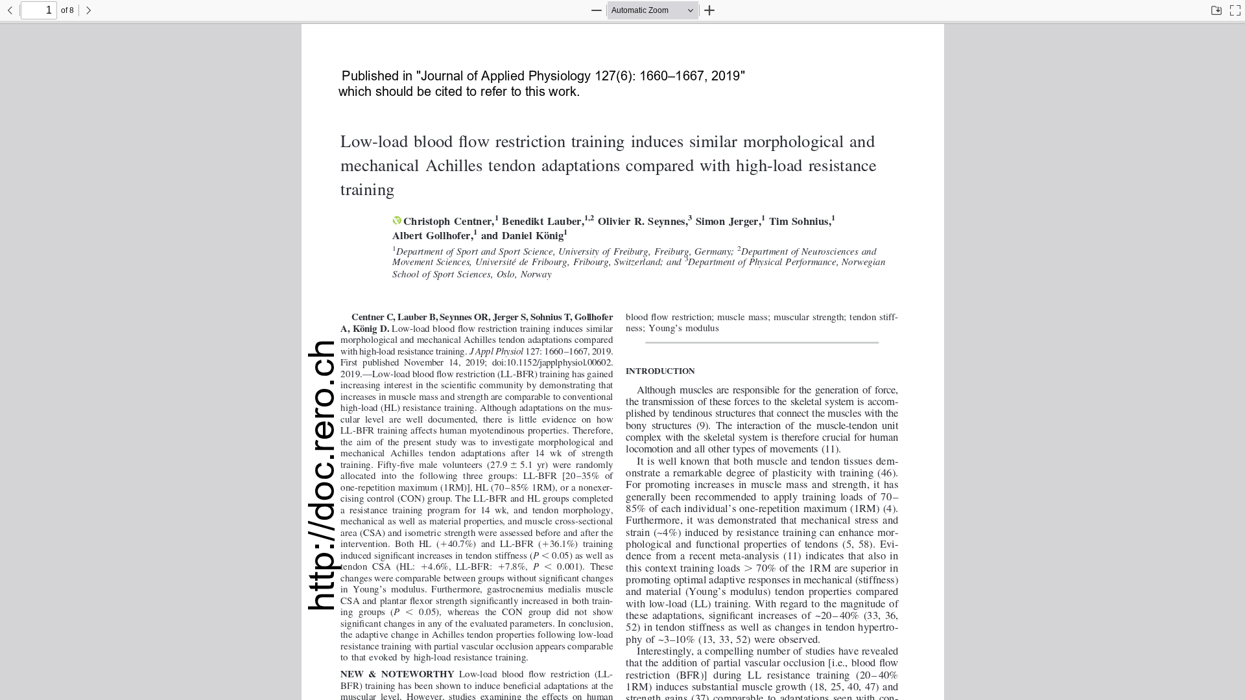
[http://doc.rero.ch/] (322, 475)
